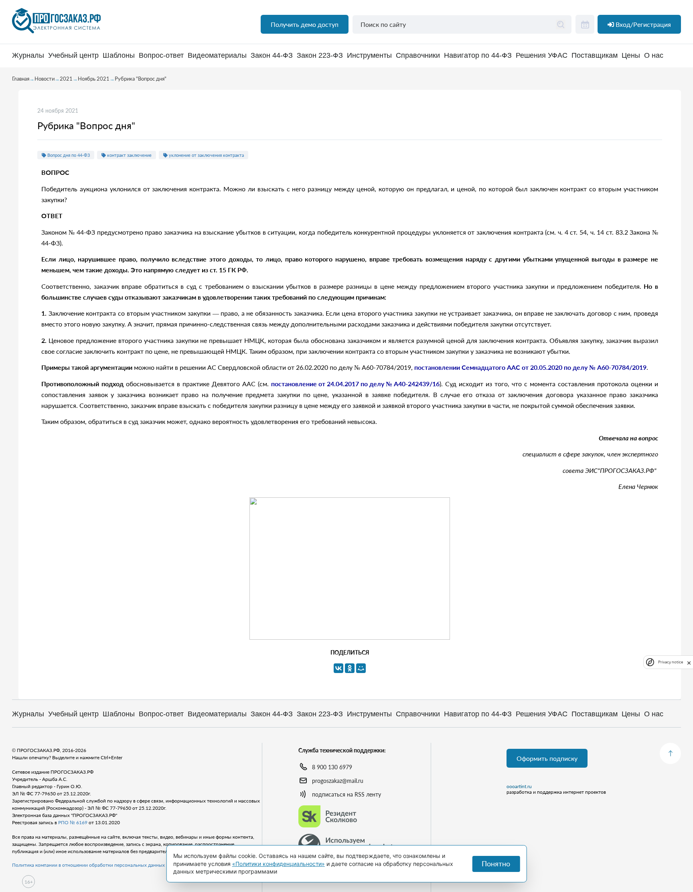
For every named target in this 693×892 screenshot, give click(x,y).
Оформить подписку (547, 758)
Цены (631, 55)
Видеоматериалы (217, 55)
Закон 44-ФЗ (272, 55)
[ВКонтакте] (338, 668)
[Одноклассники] (350, 668)
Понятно (496, 863)
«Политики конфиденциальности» (278, 863)
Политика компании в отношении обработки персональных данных (88, 865)
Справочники (418, 55)
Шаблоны (119, 55)
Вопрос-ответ (161, 55)
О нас (653, 55)
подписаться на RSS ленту (346, 794)
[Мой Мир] (361, 668)
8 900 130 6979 (332, 767)
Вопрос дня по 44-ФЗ (68, 155)
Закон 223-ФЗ (320, 55)
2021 (66, 78)
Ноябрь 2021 (93, 78)
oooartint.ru (519, 786)
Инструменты (369, 55)
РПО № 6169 (72, 822)
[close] (689, 662)
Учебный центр (73, 55)
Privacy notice (670, 662)
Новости (44, 78)
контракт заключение (129, 155)
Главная (20, 78)
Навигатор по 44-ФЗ (478, 55)
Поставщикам (594, 55)
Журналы (28, 55)
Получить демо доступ (304, 24)
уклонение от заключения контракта (206, 155)
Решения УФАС (541, 55)
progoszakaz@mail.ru (337, 780)
